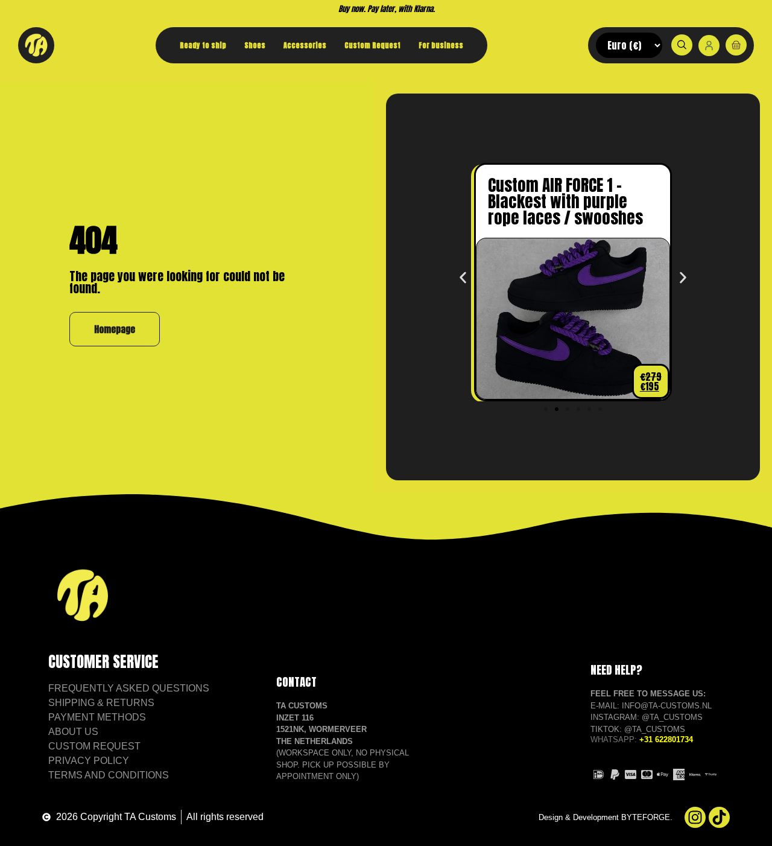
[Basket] (736, 45)
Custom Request (372, 45)
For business (441, 45)
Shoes (254, 45)
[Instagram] (695, 817)
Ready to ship (203, 45)
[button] (462, 277)
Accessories (304, 45)
